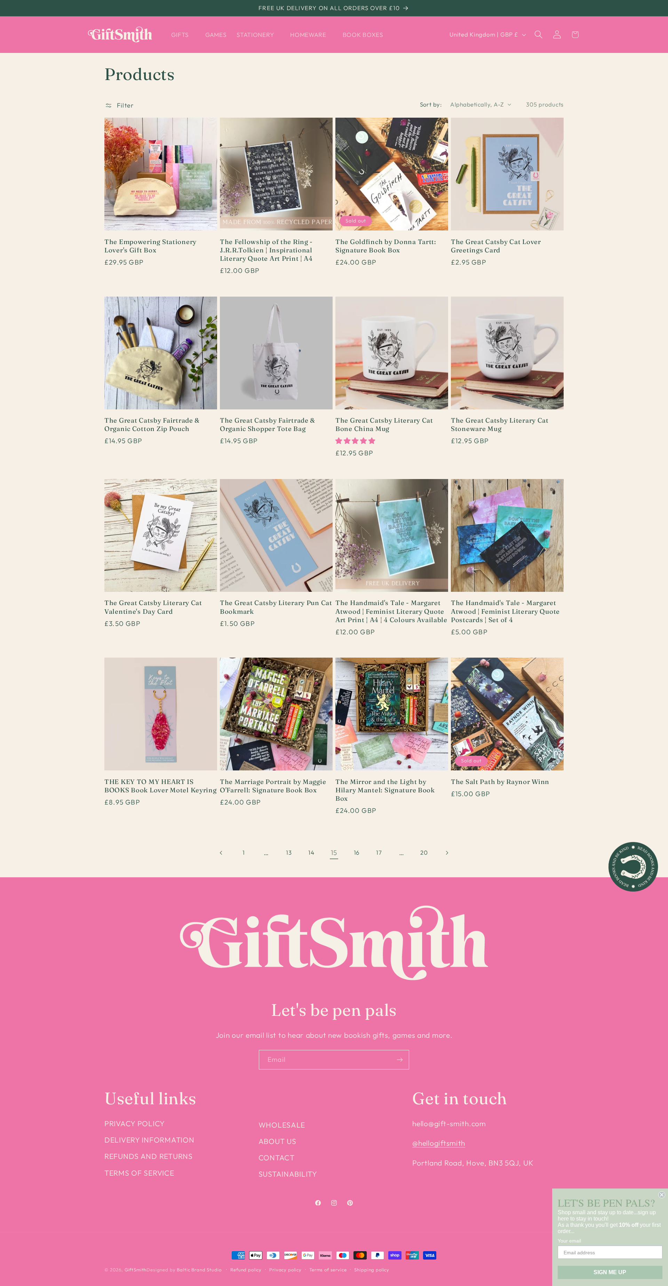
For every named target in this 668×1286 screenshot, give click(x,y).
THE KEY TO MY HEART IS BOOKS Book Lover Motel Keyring (160, 786)
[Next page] (447, 853)
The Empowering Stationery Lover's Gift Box (150, 246)
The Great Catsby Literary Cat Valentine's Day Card (153, 607)
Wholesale (282, 1124)
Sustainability (288, 1173)
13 (289, 852)
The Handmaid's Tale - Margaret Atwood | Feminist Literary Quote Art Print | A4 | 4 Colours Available (391, 611)
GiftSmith (136, 1269)
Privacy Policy (134, 1123)
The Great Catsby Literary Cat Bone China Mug (384, 424)
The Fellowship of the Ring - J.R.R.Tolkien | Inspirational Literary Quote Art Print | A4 (266, 250)
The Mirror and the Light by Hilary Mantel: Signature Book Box (385, 790)
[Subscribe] (399, 1059)
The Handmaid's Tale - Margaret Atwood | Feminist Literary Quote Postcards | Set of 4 (505, 611)
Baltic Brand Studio (199, 1269)
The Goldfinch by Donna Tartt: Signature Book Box (385, 246)
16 (356, 852)
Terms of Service (139, 1172)
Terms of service (328, 1269)
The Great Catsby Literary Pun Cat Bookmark (276, 607)
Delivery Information (149, 1139)
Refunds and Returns (148, 1156)
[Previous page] (221, 853)
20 (424, 852)
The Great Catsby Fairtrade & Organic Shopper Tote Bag (267, 424)
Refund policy (246, 1269)
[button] (183, 34)
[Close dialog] (661, 1194)
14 (311, 852)
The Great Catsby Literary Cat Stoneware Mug (500, 424)
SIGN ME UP (610, 1272)
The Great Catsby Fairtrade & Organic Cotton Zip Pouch (152, 424)
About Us (277, 1141)
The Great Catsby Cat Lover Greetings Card (496, 246)
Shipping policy (371, 1269)
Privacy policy (285, 1269)
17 (379, 852)
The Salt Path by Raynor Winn (500, 782)
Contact (277, 1157)
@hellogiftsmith (438, 1142)
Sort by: (431, 104)
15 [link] (334, 852)
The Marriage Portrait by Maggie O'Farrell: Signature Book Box (273, 786)
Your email (569, 1241)
